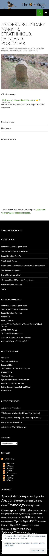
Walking (9, 468)
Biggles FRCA (6, 372)
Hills (20, 509)
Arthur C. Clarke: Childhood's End (15, 341)
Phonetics (42, 521)
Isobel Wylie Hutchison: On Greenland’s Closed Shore (23, 265)
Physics (13, 525)
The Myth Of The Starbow (11, 334)
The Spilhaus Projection (11, 270)
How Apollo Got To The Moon (13, 383)
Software (9, 463)
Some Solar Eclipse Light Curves (14, 246)
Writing (9, 466)
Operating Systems (7, 521)
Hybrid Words (7, 320)
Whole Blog (8, 459)
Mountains (6, 517)
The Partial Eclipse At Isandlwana (14, 251)
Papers (26, 521)
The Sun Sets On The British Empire (15, 368)
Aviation (7, 500)
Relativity (6, 529)
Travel (8, 470)
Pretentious (6, 391)
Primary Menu (46, 12)
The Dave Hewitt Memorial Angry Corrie (17, 280)
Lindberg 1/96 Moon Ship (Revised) (26, 413)
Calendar (28, 500)
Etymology (16, 505)
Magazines (30, 514)
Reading (9, 478)
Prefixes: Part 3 (15, 379)
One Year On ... (7, 376)
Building (9, 475)
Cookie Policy (8, 546)
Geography (8, 510)
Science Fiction (12, 533)
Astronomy (18, 496)
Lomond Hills (6, 365)
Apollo (5, 496)
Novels (38, 517)
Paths (34, 521)
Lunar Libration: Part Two (11, 256)
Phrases (4, 525)
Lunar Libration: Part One (11, 284)
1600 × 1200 (22, 48)
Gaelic (37, 505)
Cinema (38, 500)
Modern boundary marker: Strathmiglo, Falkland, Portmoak (22, 49)
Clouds (4, 505)
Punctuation (34, 525)
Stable (3, 289)
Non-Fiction (25, 517)
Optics (18, 521)
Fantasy (29, 505)
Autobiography (35, 496)
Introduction (41, 510)
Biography (19, 500)
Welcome (5, 357)
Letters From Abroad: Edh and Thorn (16, 387)
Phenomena (10, 473)
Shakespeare (31, 533)
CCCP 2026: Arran (9, 261)
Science (26, 528)
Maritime (38, 513)
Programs (23, 525)
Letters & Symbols (18, 513)
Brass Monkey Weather (10, 275)
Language (5, 513)
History (29, 510)
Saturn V (16, 528)
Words (8, 480)
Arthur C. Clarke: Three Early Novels (16, 337)
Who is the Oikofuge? (10, 361)
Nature (15, 517)
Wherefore (5, 316)
